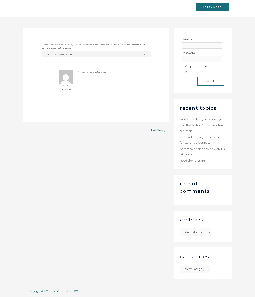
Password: (189, 53)
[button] (212, 7)
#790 (146, 54)
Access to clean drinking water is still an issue (97, 44)
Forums (54, 44)
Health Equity (66, 44)
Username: (189, 39)
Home (45, 44)
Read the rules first (193, 160)
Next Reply (159, 130)
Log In (211, 81)
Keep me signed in (196, 69)
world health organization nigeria (203, 119)
